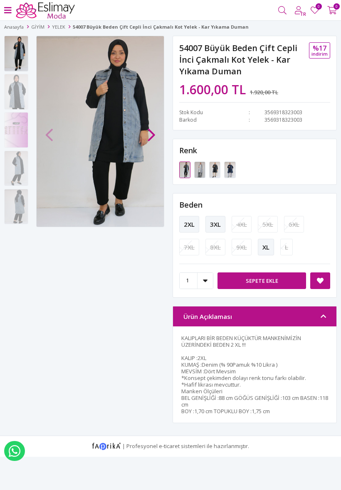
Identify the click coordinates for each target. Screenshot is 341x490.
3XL (215, 224)
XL (265, 247)
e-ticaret (169, 445)
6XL (294, 224)
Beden (191, 205)
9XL (241, 247)
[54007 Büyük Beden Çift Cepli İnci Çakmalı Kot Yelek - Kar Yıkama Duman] (185, 169)
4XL (241, 224)
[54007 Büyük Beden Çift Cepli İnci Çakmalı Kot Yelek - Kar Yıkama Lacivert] (230, 169)
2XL (189, 224)
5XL (267, 224)
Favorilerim (318, 7)
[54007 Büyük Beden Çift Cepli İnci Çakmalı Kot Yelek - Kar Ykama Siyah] (215, 169)
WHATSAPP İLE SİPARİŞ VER (14, 451)
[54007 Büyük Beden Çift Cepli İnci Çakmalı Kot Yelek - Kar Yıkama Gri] (200, 169)
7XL (189, 247)
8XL (215, 247)
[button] (151, 130)
